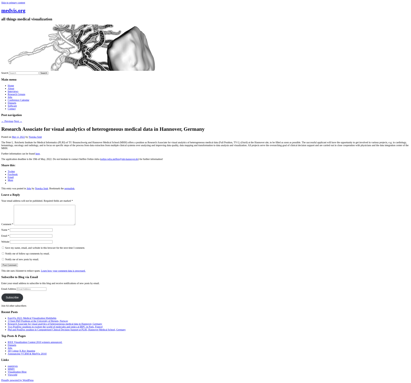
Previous (7, 121)
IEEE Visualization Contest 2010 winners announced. (35, 342)
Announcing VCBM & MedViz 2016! (27, 353)
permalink (69, 188)
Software (12, 105)
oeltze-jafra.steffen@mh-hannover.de (119, 159)
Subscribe (12, 297)
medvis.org (13, 10)
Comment (7, 224)
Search (4, 73)
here (37, 153)
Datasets (12, 103)
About (11, 88)
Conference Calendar (18, 100)
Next (18, 121)
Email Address (9, 289)
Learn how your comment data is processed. (63, 270)
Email (5, 235)
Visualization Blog (17, 371)
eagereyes (13, 366)
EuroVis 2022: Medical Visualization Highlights (32, 318)
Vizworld (12, 374)
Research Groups (16, 94)
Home (11, 85)
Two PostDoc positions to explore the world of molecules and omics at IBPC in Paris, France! (55, 326)
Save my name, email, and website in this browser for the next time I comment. (45, 247)
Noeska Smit (35, 137)
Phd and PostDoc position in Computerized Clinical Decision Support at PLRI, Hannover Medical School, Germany (67, 329)
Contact (12, 108)
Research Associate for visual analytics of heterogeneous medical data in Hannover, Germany (55, 324)
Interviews (13, 91)
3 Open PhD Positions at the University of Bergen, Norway (38, 321)
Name (5, 229)
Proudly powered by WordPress (17, 380)
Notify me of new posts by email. (22, 259)
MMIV (11, 369)
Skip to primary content (13, 2)
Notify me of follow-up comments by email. (27, 253)
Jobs (10, 97)
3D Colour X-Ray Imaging (21, 350)
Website (5, 241)
